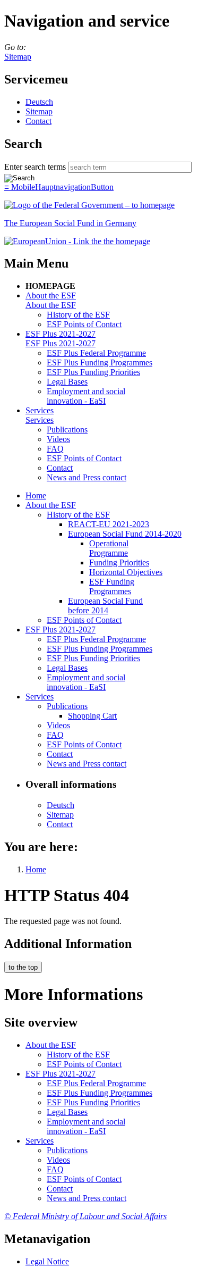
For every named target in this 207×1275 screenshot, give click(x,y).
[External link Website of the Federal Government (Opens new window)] (89, 205)
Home (35, 495)
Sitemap (17, 56)
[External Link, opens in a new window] (77, 241)
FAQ (55, 448)
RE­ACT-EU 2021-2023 (108, 524)
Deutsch (39, 101)
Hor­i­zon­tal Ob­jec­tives (125, 572)
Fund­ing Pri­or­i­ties (119, 562)
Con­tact (38, 121)
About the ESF (50, 295)
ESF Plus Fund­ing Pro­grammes (99, 362)
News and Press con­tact (86, 477)
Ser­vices (39, 410)
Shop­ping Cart (92, 715)
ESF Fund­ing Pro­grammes (111, 586)
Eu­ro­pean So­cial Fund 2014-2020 (125, 533)
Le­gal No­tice (47, 1261)
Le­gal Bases (67, 381)
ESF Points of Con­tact (84, 324)
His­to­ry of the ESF (78, 314)
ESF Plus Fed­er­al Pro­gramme (96, 352)
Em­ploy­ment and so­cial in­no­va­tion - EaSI (86, 396)
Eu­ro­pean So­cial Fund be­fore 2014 (105, 605)
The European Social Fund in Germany (70, 223)
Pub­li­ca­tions (67, 429)
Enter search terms (35, 166)
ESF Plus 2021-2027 (60, 333)
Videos (58, 439)
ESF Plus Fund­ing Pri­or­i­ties (93, 372)
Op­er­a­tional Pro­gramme (108, 548)
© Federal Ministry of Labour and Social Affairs (85, 1216)
